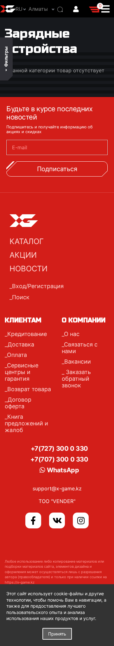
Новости (29, 268)
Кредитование (27, 334)
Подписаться (57, 169)
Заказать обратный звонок (76, 379)
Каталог (27, 241)
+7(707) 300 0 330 (59, 459)
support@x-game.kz (57, 488)
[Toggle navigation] (107, 9)
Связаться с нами (80, 347)
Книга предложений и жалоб (26, 423)
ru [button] (19, 9)
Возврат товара (29, 389)
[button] (39, 9)
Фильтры (6, 57)
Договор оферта (18, 403)
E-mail (19, 147)
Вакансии (77, 361)
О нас (71, 334)
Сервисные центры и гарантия (21, 372)
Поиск (20, 297)
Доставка (21, 344)
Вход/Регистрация (38, 286)
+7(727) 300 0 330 (59, 448)
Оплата (17, 355)
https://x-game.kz (20, 582)
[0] (95, 8)
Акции (23, 255)
